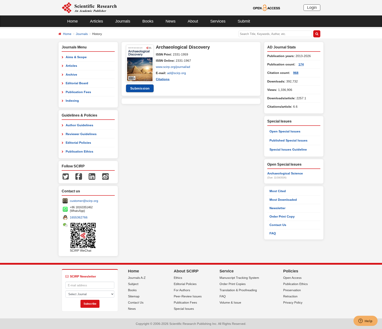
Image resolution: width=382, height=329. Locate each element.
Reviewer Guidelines (81, 134)
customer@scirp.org (84, 201)
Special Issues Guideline (288, 149)
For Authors (182, 290)
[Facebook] (78, 176)
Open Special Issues (284, 131)
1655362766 (79, 217)
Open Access (292, 277)
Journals (122, 21)
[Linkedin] (92, 176)
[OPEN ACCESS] (266, 7)
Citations (163, 79)
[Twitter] (66, 176)
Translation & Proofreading (238, 290)
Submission (140, 88)
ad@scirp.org (176, 73)
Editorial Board (77, 83)
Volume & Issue (230, 302)
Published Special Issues (288, 140)
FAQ (272, 233)
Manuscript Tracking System (239, 277)
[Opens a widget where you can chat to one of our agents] (365, 321)
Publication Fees (78, 92)
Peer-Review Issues (188, 296)
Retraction (290, 296)
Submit (244, 21)
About (193, 21)
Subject (133, 284)
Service (227, 271)
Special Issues (184, 308)
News (171, 21)
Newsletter (277, 208)
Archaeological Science (285, 173)
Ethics (178, 277)
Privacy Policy (292, 302)
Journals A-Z (137, 277)
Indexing (72, 100)
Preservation (292, 290)
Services (217, 21)
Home (72, 21)
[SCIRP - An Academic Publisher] (89, 7)
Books (147, 21)
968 (295, 73)
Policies (290, 271)
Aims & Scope (76, 57)
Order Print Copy (282, 216)
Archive (71, 74)
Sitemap (133, 296)
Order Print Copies (233, 284)
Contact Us (277, 225)
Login (312, 7)
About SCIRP (186, 271)
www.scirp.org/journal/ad (173, 67)
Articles (96, 21)
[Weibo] (105, 176)
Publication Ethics (79, 151)
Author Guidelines (79, 125)
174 (301, 64)
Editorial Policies (78, 142)
